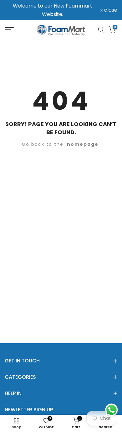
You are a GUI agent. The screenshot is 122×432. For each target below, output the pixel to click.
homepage (83, 144)
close (110, 10)
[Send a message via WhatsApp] (111, 410)
